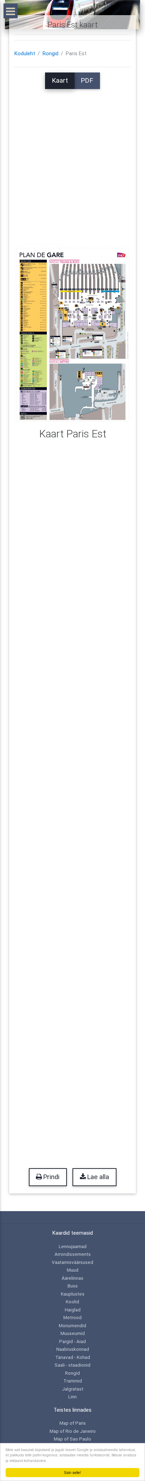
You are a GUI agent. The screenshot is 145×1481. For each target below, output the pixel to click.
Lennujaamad (73, 1246)
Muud (72, 1270)
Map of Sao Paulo (72, 1439)
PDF (87, 80)
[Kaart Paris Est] (72, 334)
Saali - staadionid (72, 1365)
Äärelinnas (72, 1278)
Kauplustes (72, 1294)
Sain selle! (72, 1472)
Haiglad (73, 1309)
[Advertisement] (72, 161)
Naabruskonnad (72, 1349)
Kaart (60, 80)
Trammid (72, 1381)
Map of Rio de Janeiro (73, 1431)
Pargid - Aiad (72, 1341)
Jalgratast (72, 1389)
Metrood (72, 1317)
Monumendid (72, 1325)
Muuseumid (73, 1333)
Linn (72, 1396)
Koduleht (24, 53)
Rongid (50, 53)
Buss (73, 1286)
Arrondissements (73, 1254)
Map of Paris (72, 1423)
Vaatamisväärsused (72, 1262)
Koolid (72, 1301)
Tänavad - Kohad (72, 1357)
